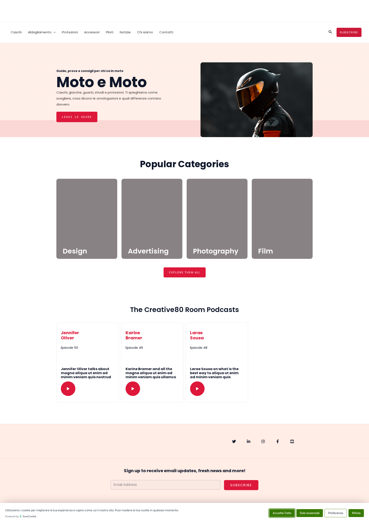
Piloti (109, 32)
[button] (53, 32)
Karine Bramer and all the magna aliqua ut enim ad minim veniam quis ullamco (151, 372)
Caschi (16, 32)
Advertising (148, 251)
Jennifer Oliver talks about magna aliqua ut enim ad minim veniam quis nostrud (86, 372)
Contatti (166, 32)
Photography (215, 251)
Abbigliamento (39, 32)
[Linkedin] (248, 441)
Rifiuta (356, 513)
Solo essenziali (309, 513)
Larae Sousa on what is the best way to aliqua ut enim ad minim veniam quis (214, 372)
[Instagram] (263, 441)
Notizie (125, 32)
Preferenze (335, 513)
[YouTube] (292, 441)
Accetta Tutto (282, 513)
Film (265, 251)
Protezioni (70, 32)
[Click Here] (68, 388)
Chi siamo (145, 32)
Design (75, 251)
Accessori (92, 32)
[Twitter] (234, 441)
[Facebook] (278, 441)
